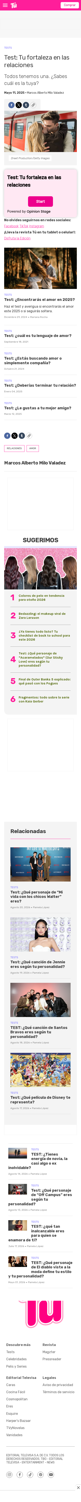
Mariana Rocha (39, 317)
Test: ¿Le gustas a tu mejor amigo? (37, 408)
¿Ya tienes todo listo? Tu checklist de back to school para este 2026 (44, 635)
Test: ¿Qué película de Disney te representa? (40, 1099)
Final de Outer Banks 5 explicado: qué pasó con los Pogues (45, 681)
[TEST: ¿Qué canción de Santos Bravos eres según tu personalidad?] (40, 1000)
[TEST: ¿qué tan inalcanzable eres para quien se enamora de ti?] (17, 1225)
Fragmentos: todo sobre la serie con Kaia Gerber (44, 699)
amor (32, 448)
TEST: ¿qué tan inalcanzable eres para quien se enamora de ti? (36, 1233)
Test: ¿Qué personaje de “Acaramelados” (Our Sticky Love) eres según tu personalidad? (41, 659)
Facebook (11, 226)
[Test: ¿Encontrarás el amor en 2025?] (40, 268)
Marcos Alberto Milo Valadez (45, 93)
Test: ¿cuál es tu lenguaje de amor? (37, 335)
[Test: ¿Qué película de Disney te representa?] (40, 1070)
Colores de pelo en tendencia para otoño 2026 (41, 598)
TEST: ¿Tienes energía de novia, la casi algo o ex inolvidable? (38, 1161)
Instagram (36, 226)
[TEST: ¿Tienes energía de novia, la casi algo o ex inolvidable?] (17, 1153)
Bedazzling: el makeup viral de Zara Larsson (42, 616)
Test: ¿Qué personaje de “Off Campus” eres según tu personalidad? (40, 1197)
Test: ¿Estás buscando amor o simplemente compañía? (33, 360)
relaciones (14, 448)
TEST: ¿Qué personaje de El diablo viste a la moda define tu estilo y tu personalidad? (40, 1269)
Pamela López (41, 907)
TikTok (24, 226)
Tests (8, 47)
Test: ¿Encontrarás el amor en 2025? (39, 299)
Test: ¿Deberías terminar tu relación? (40, 385)
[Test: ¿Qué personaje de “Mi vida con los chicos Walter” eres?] (40, 864)
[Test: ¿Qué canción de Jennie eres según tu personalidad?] (40, 934)
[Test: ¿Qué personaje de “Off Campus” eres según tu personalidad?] (17, 1189)
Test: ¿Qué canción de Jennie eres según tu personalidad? (37, 964)
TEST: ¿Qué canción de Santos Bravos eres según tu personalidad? (39, 1032)
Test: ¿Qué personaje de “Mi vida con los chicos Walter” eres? (36, 897)
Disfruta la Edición (17, 238)
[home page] (13, 5)
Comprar (70, 5)
